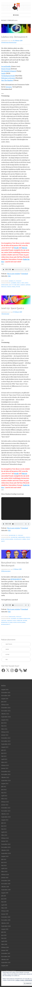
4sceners (13, 282)
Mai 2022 (3, 792)
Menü (17, 15)
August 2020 (4, 856)
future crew (16, 284)
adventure (14, 537)
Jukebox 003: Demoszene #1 (14, 37)
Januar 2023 (4, 768)
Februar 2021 (5, 838)
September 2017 (5, 962)
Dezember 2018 (5, 917)
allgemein (20, 618)
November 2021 (5, 811)
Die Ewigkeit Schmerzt (8, 71)
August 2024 (4, 720)
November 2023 (5, 741)
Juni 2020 (4, 862)
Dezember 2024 (5, 707)
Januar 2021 (4, 841)
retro (3, 539)
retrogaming (9, 539)
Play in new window (13, 274)
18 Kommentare (6, 571)
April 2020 (4, 868)
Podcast (18, 281)
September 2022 (6, 780)
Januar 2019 (4, 914)
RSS (9, 276)
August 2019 (4, 893)
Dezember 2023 (5, 738)
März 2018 (4, 944)
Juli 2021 (3, 823)
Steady (16, 248)
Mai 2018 (3, 938)
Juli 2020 (3, 859)
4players (13, 618)
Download (24, 274)
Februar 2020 (5, 874)
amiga (19, 282)
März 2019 (4, 908)
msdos (9, 286)
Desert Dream (5, 69)
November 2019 (5, 883)
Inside (3, 73)
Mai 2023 (3, 756)
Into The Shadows (7, 80)
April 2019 (4, 905)
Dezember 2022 (5, 771)
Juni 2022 (4, 789)
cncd (22, 282)
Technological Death (8, 76)
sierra (24, 539)
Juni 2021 (3, 826)
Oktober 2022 (5, 777)
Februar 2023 (5, 765)
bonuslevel (26, 618)
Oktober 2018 (5, 923)
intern (25, 620)
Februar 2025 (5, 704)
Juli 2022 (3, 786)
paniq (13, 286)
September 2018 (5, 926)
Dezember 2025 (5, 692)
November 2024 (5, 711)
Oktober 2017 (5, 959)
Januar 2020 (4, 877)
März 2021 (4, 835)
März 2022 (4, 798)
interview (4, 622)
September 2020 (6, 853)
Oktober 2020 (5, 850)
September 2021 (6, 817)
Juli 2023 (3, 750)
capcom (3, 620)
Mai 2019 (3, 902)
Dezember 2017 (5, 953)
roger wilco (18, 539)
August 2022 (4, 783)
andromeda (21, 537)
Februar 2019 (5, 911)
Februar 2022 (5, 802)
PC (15, 281)
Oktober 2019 (5, 886)
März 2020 (4, 871)
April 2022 (4, 795)
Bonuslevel (12, 616)
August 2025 (4, 698)
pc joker (10, 622)
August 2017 (4, 965)
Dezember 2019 (5, 880)
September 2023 (6, 744)
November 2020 (5, 847)
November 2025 (5, 695)
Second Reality (6, 66)
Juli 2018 (3, 932)
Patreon (24, 248)
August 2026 (4, 689)
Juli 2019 (3, 896)
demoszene (4, 284)
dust (10, 284)
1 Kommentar (5, 314)
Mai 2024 (4, 726)
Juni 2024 (4, 723)
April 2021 (4, 832)
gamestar (19, 620)
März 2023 (4, 762)
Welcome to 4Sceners (8, 78)
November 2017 (5, 956)
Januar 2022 (4, 805)
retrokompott (5, 624)
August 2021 (4, 820)
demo (26, 282)
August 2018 (4, 929)
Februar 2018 (5, 947)
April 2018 (4, 941)
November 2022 (5, 774)
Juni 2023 (4, 753)
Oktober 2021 (5, 814)
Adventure (12, 535)
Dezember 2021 (5, 808)
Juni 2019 (3, 899)
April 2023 (4, 759)
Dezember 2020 (5, 844)
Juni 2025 (3, 701)
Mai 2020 (4, 865)
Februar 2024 (5, 732)
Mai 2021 (3, 829)
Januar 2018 (4, 950)
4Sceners (9, 87)
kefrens (28, 284)
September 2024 (6, 717)
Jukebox (11, 281)
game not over (11, 620)
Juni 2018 (3, 935)
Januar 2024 (4, 735)
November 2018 (5, 920)
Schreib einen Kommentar (8, 42)
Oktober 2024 (5, 714)
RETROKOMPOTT (16, 579)
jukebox (22, 284)
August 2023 (4, 747)
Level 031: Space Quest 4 (12, 308)
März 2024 (4, 729)
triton (18, 286)
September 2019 (5, 889)
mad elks (4, 286)
